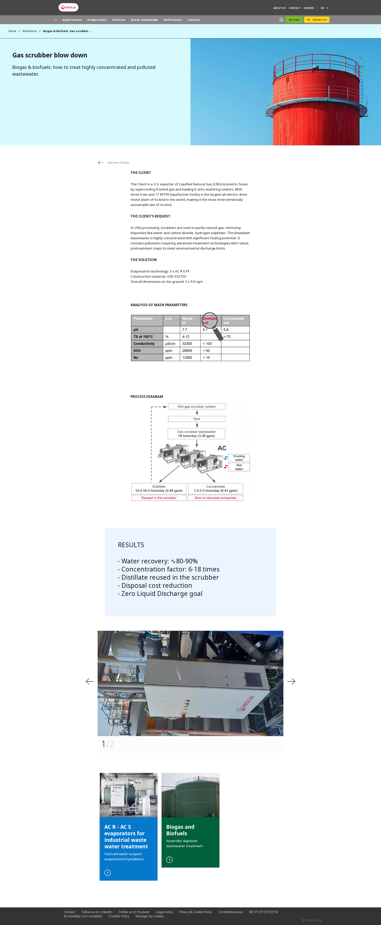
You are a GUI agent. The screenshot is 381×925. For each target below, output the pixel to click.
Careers (309, 8)
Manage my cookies (149, 916)
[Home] (56, 19)
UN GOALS (294, 19)
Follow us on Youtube (134, 912)
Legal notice (164, 912)
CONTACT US (319, 19)
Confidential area (230, 912)
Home (12, 31)
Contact (194, 20)
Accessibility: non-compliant (83, 916)
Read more (190, 820)
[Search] (281, 20)
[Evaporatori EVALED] (68, 7)
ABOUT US (279, 8)
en (322, 8)
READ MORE (129, 827)
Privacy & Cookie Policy (195, 912)
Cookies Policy (119, 916)
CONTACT (294, 8)
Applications (72, 20)
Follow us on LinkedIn (96, 912)
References (173, 20)
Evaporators (97, 20)
